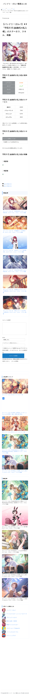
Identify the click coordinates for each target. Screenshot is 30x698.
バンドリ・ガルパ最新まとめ (15, 4)
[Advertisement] (15, 662)
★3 (5, 184)
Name (3, 337)
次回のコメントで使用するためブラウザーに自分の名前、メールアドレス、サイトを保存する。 (14, 350)
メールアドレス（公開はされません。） (10, 343)
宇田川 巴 (9, 184)
